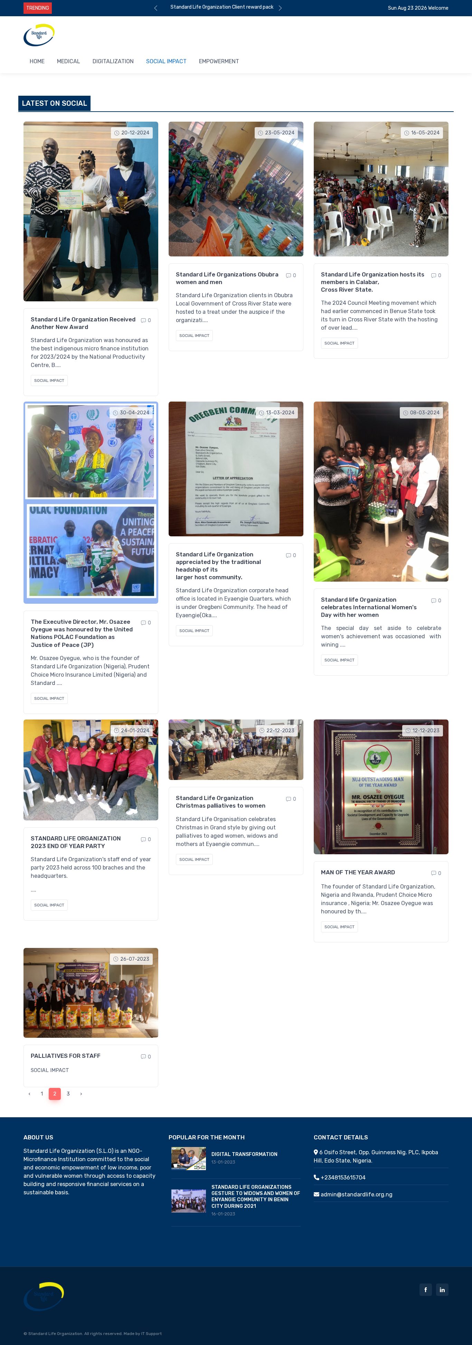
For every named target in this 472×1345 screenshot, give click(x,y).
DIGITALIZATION (113, 61)
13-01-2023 (223, 1162)
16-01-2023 (223, 1213)
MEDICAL (68, 61)
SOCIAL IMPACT (49, 380)
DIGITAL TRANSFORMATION (244, 1154)
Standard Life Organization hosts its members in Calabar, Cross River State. (372, 282)
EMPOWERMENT (219, 61)
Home (37, 61)
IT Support (151, 1333)
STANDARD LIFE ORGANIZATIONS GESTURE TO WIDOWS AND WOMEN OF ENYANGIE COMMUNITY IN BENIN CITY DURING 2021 (255, 1196)
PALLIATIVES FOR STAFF (66, 1055)
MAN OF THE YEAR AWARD (358, 872)
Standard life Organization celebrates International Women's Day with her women (369, 607)
